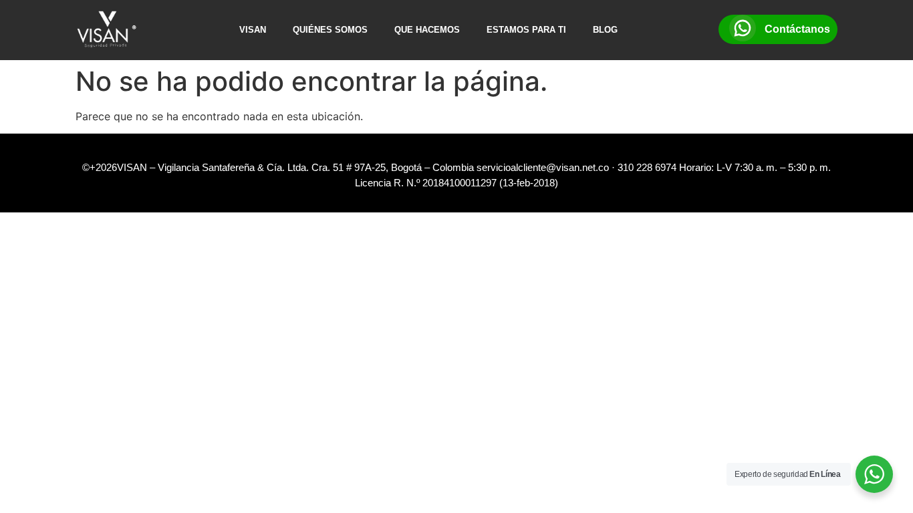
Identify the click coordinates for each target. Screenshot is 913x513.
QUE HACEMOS (427, 30)
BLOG (605, 30)
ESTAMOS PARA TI (526, 30)
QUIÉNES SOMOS (330, 30)
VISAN (252, 30)
